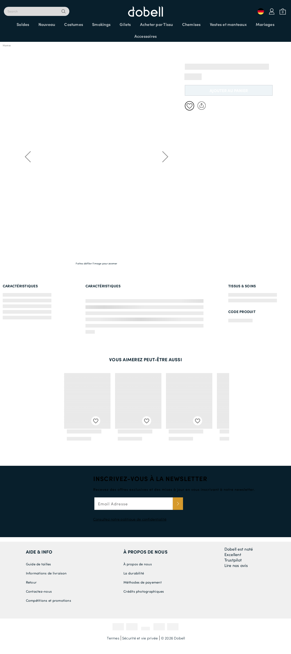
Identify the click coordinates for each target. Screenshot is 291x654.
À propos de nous (137, 564)
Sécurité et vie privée (140, 638)
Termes (113, 638)
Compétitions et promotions (48, 600)
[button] (10, 79)
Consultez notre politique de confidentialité (130, 519)
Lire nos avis (236, 565)
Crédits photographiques (143, 591)
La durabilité (133, 573)
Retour (31, 582)
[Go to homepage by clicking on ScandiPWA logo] (145, 9)
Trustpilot (233, 560)
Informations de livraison (46, 573)
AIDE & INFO (39, 552)
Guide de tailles (38, 564)
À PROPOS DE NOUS (145, 552)
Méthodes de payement (142, 582)
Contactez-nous (39, 591)
